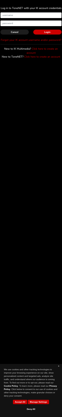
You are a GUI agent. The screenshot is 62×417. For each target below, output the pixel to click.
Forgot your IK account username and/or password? (31, 40)
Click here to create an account (42, 56)
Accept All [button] (20, 402)
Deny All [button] (31, 409)
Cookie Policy (11, 386)
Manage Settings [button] (38, 402)
